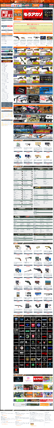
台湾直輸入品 (3, 62)
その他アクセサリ (4, 88)
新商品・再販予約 (4, 65)
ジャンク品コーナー (4, 100)
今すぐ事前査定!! (7, 18)
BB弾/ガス (15, 217)
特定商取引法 (27, 7)
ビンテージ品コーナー (4, 97)
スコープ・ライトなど (4, 82)
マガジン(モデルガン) (4, 78)
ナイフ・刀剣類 (15, 235)
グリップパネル (15, 225)
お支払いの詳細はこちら (4, 415)
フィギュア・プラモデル (16, 238)
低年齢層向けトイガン (4, 73)
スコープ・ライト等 (35, 219)
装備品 (34, 228)
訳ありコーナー (35, 235)
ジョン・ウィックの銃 (4, 52)
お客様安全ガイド (9, 7)
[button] (14, 14)
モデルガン (3, 68)
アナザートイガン (4, 72)
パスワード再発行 (7, 28)
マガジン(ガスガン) (4, 76)
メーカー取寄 (3, 66)
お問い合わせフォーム (18, 425)
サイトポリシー (3, 7)
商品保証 (39, 7)
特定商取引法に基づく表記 (33, 425)
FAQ (21, 7)
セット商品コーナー (4, 94)
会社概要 (45, 7)
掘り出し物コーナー (4, 98)
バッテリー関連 (15, 222)
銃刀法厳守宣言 (15, 7)
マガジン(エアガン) (4, 77)
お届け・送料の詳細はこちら (19, 415)
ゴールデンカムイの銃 (4, 59)
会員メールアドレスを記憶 (8, 27)
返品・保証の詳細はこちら (19, 420)
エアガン (3, 71)
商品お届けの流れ (33, 7)
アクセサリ (34, 222)
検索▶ (7, 47)
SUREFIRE (34, 225)
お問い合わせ (50, 7)
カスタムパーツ (15, 228)
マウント (34, 217)
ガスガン (3, 67)
